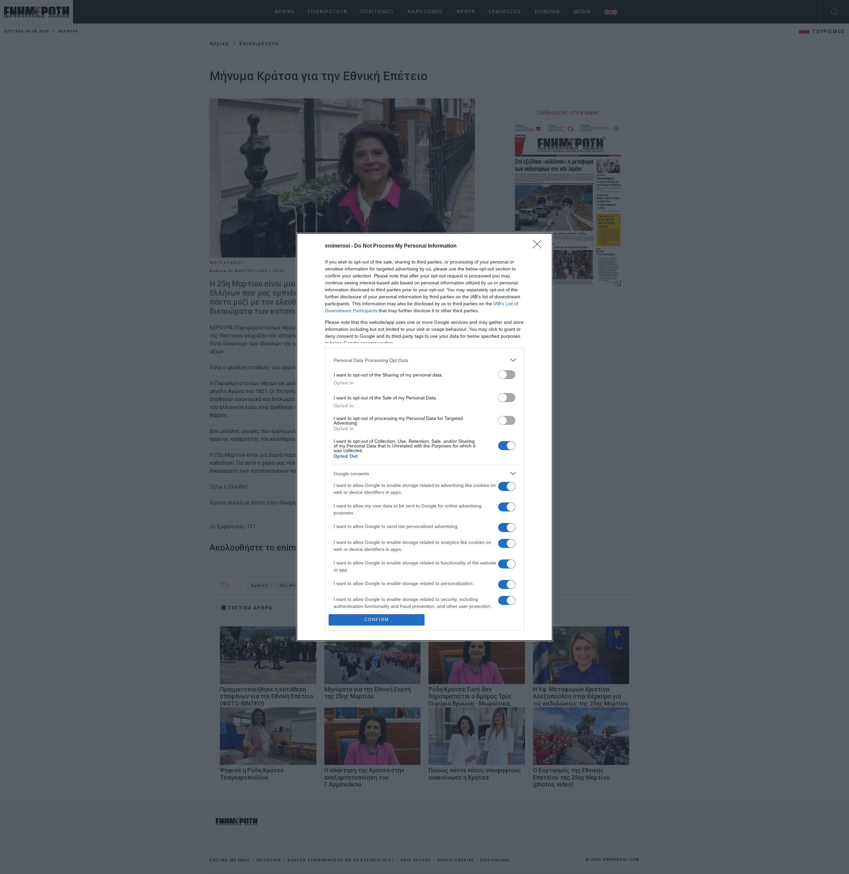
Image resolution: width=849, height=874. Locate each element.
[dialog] (424, 436)
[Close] (539, 246)
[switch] (506, 374)
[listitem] (424, 360)
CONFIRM (376, 619)
